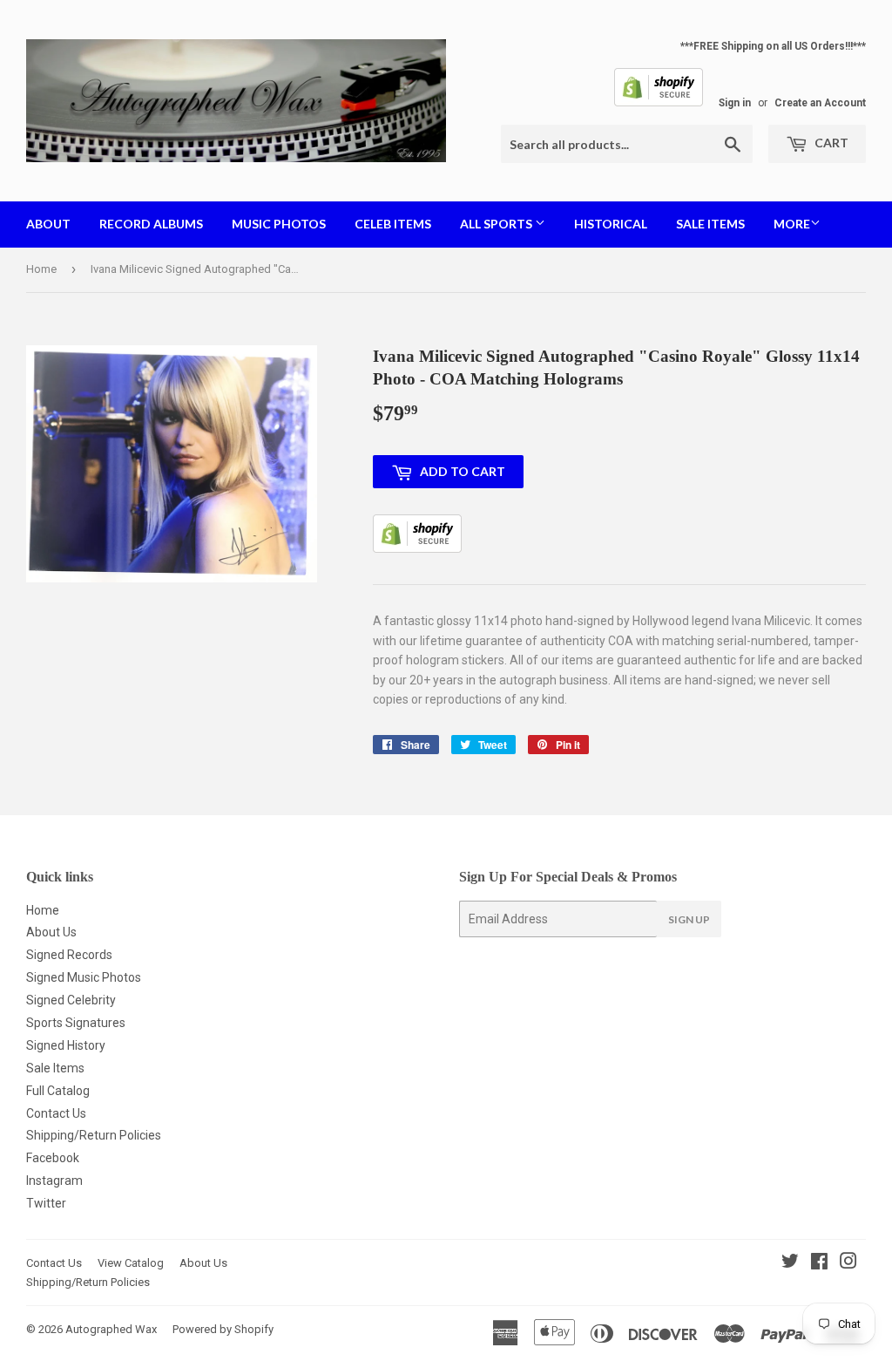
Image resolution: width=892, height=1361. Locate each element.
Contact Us (56, 1113)
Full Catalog (58, 1091)
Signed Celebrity (71, 1000)
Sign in (735, 103)
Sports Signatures (75, 1023)
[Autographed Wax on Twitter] (790, 1263)
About (48, 223)
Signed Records (69, 955)
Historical (610, 223)
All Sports (497, 223)
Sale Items (710, 223)
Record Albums (151, 223)
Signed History (65, 1045)
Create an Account (820, 103)
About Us (51, 932)
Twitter (46, 1203)
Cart (830, 142)
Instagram (54, 1180)
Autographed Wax (111, 1329)
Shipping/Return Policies (93, 1135)
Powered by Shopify (223, 1329)
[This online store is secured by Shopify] (658, 103)
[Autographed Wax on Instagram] (848, 1263)
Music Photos (279, 223)
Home (41, 269)
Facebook (52, 1158)
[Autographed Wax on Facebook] (819, 1263)
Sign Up (689, 919)
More (792, 223)
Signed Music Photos (83, 977)
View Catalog (131, 1262)
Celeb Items (393, 223)
